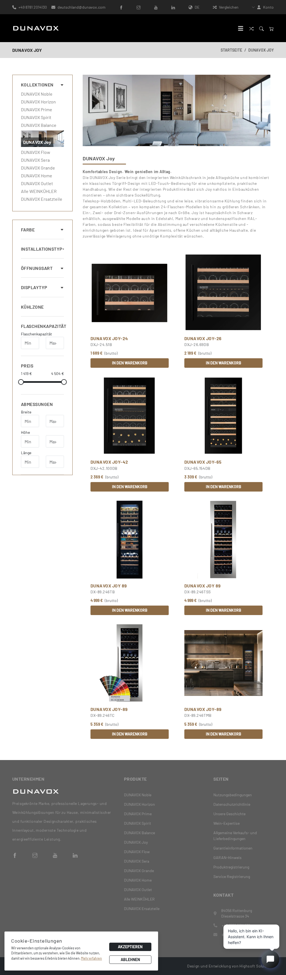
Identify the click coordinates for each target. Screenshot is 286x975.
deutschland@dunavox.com (82, 7)
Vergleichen (229, 7)
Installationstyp (42, 248)
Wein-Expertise (226, 823)
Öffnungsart (37, 268)
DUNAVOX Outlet (37, 183)
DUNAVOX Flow (35, 152)
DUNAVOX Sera (35, 160)
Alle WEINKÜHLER (39, 191)
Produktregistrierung (231, 867)
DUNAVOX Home (36, 175)
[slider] (21, 382)
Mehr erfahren (91, 958)
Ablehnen (130, 959)
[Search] (261, 28)
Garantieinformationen (232, 848)
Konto (268, 7)
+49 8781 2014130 (32, 7)
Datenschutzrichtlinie (231, 804)
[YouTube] (156, 7)
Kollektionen (37, 84)
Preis (27, 365)
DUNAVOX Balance (38, 125)
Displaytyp (34, 287)
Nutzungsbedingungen (232, 794)
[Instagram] (138, 7)
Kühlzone (32, 306)
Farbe (28, 229)
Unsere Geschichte (229, 813)
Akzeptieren (130, 946)
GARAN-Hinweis (227, 857)
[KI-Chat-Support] (270, 959)
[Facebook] (121, 7)
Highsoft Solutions (256, 966)
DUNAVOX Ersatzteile (41, 199)
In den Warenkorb (129, 363)
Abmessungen (37, 404)
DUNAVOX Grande (38, 167)
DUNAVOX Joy (261, 50)
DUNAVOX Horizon (38, 101)
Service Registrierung (231, 876)
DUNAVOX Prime (36, 109)
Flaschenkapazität (42, 326)
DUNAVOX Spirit (36, 117)
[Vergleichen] (251, 28)
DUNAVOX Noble (37, 93)
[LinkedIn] (173, 7)
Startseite (231, 50)
